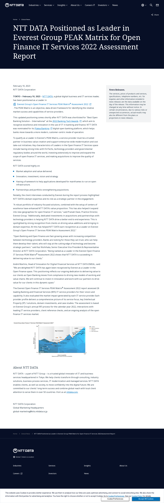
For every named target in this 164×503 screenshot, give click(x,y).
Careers (89, 5)
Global (25, 457)
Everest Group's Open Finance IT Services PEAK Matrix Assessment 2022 (52, 104)
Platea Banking (42, 128)
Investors (102, 5)
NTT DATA (47, 96)
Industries (34, 5)
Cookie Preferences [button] (116, 496)
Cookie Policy (137, 496)
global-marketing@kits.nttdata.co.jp (30, 411)
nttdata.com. (72, 392)
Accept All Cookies (146, 499)
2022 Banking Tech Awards (65, 121)
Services (48, 5)
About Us (75, 5)
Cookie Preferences (115, 499)
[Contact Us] (157, 5)
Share (155, 14)
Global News (25, 19)
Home (15, 19)
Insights (61, 5)
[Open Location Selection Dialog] (144, 5)
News (115, 5)
